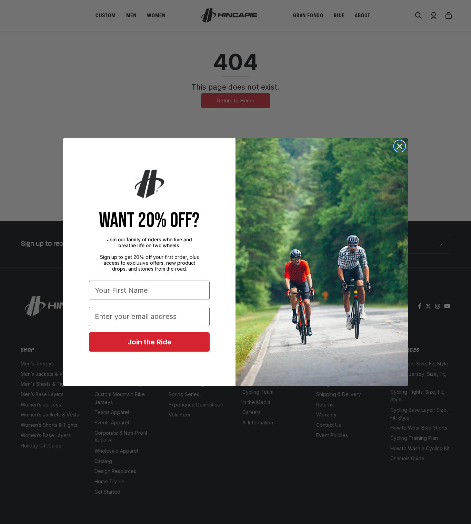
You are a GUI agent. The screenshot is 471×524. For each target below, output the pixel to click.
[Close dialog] (399, 146)
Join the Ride (149, 342)
